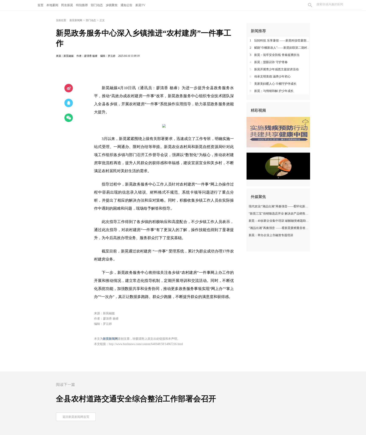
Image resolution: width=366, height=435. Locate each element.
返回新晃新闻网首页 (75, 416)
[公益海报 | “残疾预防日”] (278, 132)
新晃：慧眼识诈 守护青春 (269, 62)
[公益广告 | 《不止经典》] (278, 166)
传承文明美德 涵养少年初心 (270, 76)
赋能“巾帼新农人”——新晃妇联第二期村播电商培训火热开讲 (280, 47)
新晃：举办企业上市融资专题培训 (271, 235)
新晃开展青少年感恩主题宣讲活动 (274, 69)
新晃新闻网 (75, 20)
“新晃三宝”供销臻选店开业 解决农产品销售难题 (279, 213)
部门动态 (91, 20)
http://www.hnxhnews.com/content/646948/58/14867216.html (146, 344)
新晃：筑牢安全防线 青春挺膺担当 (274, 55)
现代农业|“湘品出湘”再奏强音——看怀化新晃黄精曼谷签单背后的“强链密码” (279, 206)
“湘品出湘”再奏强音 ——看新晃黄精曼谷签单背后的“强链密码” (279, 228)
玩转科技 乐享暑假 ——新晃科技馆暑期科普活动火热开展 (280, 40)
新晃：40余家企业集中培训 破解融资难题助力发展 (279, 220)
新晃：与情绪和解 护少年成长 (272, 91)
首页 (40, 5)
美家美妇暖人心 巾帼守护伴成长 (273, 83)
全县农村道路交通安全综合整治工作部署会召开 (136, 399)
